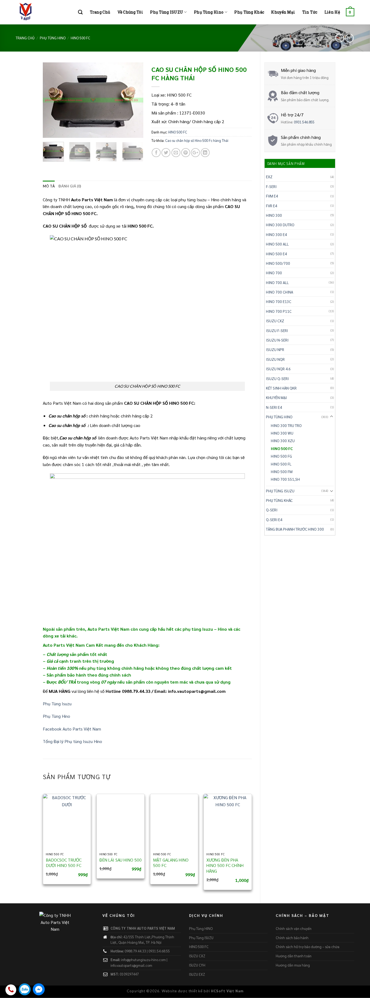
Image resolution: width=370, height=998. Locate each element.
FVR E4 (271, 205)
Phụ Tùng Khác (249, 12)
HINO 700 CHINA (279, 291)
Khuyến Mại (283, 12)
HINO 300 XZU (283, 440)
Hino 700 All (277, 282)
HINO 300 (274, 215)
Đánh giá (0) (70, 186)
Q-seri (271, 509)
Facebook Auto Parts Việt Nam (72, 729)
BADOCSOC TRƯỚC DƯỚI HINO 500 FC (64, 862)
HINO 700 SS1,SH (285, 479)
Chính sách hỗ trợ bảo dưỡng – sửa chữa (307, 946)
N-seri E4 (274, 407)
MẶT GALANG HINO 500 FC (171, 862)
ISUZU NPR (275, 349)
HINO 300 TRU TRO (286, 425)
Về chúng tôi (130, 12)
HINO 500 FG (281, 456)
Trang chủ (25, 38)
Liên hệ (332, 12)
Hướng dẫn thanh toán (293, 956)
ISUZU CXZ (275, 320)
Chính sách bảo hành (292, 937)
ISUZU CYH (197, 965)
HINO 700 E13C (278, 301)
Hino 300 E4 (276, 234)
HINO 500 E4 (276, 253)
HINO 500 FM (282, 471)
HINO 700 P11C (278, 311)
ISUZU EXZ (197, 974)
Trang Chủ (100, 12)
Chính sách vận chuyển (293, 928)
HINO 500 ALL (277, 243)
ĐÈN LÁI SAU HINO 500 (120, 860)
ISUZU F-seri (277, 330)
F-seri (271, 186)
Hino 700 (274, 272)
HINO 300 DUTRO (280, 224)
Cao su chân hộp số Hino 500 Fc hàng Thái (196, 140)
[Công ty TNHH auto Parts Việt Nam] (43, 12)
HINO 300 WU (282, 433)
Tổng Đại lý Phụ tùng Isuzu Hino (72, 741)
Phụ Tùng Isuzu (57, 703)
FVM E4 (272, 195)
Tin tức (309, 12)
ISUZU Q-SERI (277, 378)
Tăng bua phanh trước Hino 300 (295, 529)
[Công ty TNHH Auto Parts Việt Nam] (55, 926)
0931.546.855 (304, 122)
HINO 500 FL (281, 463)
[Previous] (52, 100)
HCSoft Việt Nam (227, 991)
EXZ (269, 176)
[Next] (134, 100)
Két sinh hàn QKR (281, 387)
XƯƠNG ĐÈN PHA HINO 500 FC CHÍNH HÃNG (225, 865)
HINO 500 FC (80, 38)
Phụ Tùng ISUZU (166, 12)
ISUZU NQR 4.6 (278, 368)
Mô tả (49, 186)
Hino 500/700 (278, 263)
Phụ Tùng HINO (53, 38)
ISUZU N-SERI (277, 339)
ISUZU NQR (275, 359)
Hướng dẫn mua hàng (293, 965)
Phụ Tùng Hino (209, 12)
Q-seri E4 (274, 519)
